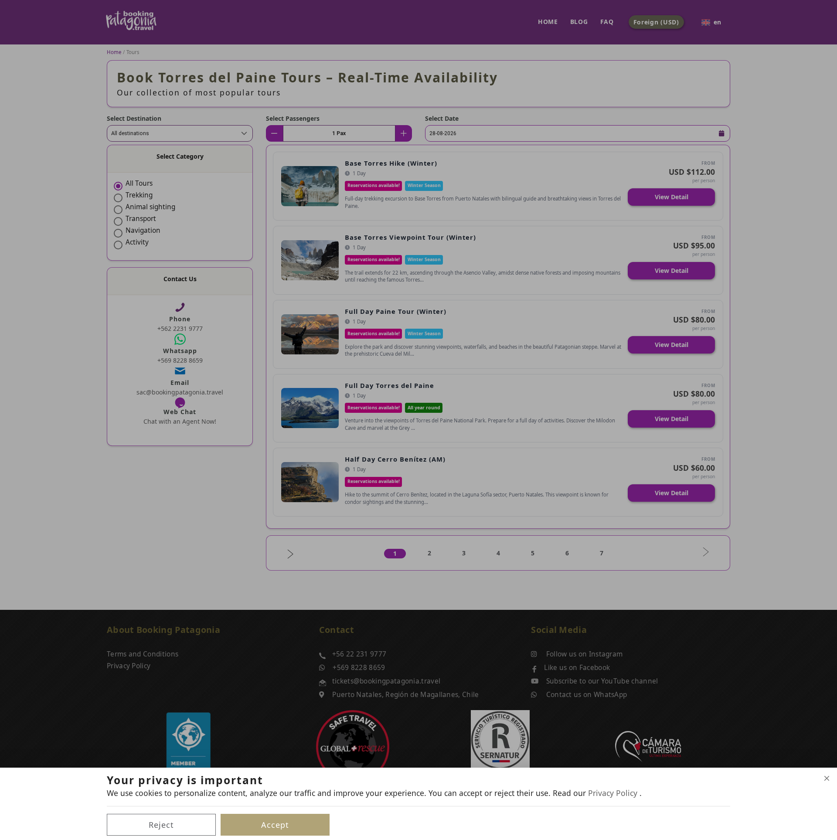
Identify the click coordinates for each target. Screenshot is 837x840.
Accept (275, 825)
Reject (161, 825)
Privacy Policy (614, 793)
